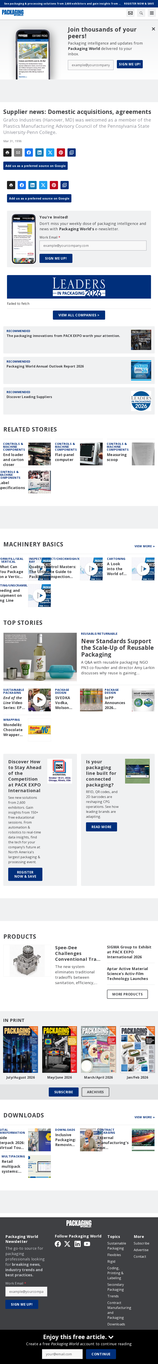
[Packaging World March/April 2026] (98, 1049)
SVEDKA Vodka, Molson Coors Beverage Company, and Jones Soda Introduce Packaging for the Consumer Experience (65, 702)
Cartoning (116, 559)
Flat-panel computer (64, 457)
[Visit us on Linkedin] (77, 1243)
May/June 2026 (59, 1077)
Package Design (62, 691)
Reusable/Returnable (99, 634)
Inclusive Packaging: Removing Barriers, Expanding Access (65, 1139)
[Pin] (61, 152)
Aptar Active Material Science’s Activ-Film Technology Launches (127, 973)
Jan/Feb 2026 (137, 1077)
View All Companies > (79, 315)
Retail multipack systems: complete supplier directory (11, 1166)
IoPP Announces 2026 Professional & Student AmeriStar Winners (117, 702)
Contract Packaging (106, 1131)
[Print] (7, 152)
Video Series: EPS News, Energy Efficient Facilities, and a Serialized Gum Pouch (13, 702)
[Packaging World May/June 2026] (59, 1049)
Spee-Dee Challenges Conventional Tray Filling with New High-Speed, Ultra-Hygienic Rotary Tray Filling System (78, 953)
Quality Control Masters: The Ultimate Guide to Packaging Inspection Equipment (52, 571)
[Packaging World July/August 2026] (20, 1049)
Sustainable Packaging (13, 691)
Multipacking (13, 1156)
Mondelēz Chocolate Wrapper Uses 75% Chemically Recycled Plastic (13, 729)
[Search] (141, 13)
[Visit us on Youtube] (87, 1243)
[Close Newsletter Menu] (153, 28)
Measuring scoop (117, 457)
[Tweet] (50, 152)
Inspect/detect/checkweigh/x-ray (55, 560)
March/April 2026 (98, 1077)
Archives (95, 1092)
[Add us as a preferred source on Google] (71, 152)
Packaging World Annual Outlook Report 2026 (45, 366)
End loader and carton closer (13, 459)
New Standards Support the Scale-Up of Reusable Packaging (117, 648)
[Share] (29, 152)
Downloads (65, 1130)
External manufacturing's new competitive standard (113, 1142)
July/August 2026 (20, 1077)
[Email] (18, 152)
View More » (145, 546)
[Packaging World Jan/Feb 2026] (137, 1049)
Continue (101, 1354)
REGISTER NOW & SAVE (25, 874)
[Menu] (152, 13)
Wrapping (11, 720)
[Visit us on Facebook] (58, 1243)
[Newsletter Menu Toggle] (130, 13)
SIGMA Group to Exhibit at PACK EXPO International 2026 (129, 952)
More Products (127, 994)
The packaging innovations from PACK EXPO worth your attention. (63, 336)
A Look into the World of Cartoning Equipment (117, 568)
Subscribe (63, 1092)
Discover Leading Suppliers (29, 397)
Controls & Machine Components (14, 447)
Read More (102, 827)
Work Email (50, 237)
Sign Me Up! (130, 64)
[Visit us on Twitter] (67, 1243)
